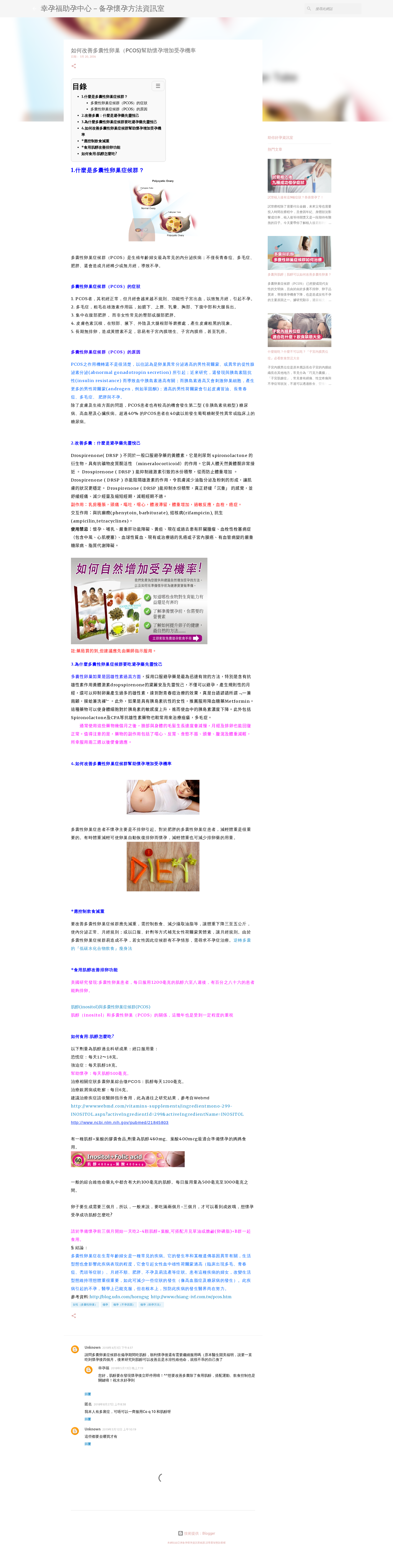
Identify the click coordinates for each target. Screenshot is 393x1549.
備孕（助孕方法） (151, 1304)
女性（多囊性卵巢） (85, 1304)
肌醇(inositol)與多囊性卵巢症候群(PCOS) (110, 1006)
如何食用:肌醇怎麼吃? (99, 153)
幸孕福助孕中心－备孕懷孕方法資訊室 (102, 8)
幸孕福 (103, 1368)
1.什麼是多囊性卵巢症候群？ (104, 96)
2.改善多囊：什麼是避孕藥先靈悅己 (110, 115)
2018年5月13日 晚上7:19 (127, 1368)
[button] (73, 66)
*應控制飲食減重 (95, 141)
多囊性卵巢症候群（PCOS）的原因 (119, 109)
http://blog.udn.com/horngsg (119, 1296)
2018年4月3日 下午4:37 (117, 1347)
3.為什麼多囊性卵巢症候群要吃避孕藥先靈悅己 (119, 121)
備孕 (105, 1304)
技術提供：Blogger (199, 1533)
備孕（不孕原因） (124, 1304)
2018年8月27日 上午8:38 (110, 1404)
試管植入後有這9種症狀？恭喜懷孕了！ (296, 197)
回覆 (88, 1394)
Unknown (93, 1347)
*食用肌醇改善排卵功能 (100, 147)
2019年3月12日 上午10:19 (119, 1429)
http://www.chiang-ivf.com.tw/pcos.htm (191, 1296)
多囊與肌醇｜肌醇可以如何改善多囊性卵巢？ (299, 274)
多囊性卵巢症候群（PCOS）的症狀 (119, 103)
